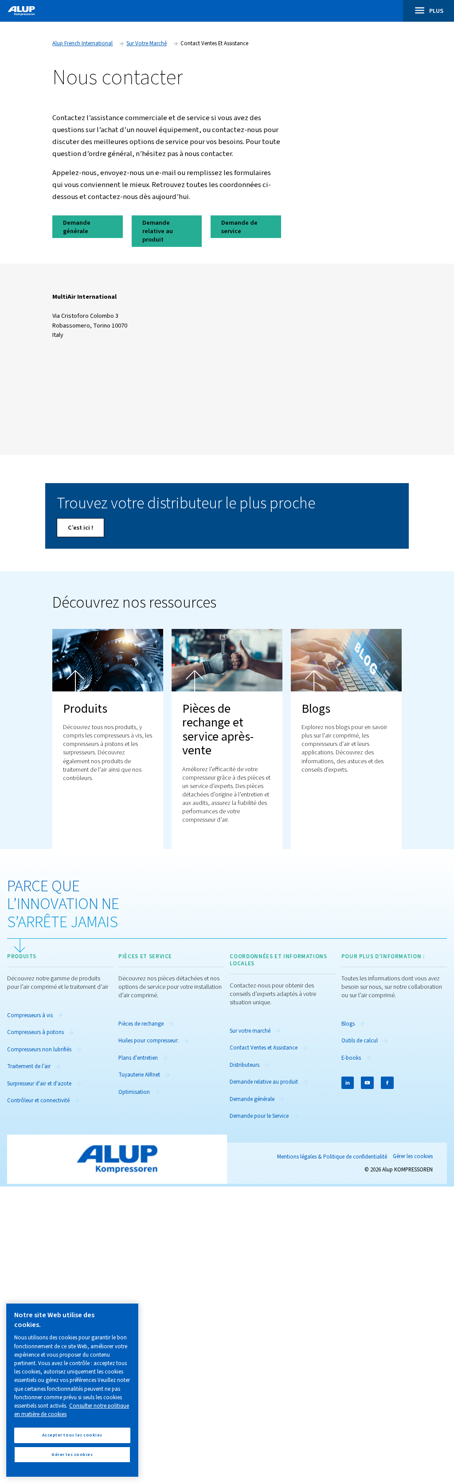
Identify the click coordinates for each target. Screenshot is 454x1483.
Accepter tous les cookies (72, 1435)
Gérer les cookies (413, 1156)
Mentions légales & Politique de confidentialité (332, 1156)
